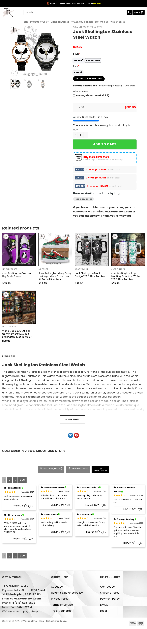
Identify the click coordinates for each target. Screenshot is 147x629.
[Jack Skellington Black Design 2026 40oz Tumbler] (91, 249)
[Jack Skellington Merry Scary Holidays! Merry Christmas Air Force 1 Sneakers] (55, 249)
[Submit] (129, 12)
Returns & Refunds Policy (67, 592)
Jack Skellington (83, 199)
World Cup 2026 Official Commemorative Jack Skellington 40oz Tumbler (16, 333)
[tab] (8, 356)
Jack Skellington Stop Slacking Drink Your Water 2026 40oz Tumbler (126, 276)
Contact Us (102, 21)
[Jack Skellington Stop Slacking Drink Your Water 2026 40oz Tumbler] (128, 249)
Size (76, 66)
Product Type (38, 21)
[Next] (57, 51)
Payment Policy (110, 598)
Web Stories (118, 21)
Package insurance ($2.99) (92, 95)
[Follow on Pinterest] (76, 435)
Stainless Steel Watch (88, 27)
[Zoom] (14, 73)
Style (77, 54)
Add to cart (104, 144)
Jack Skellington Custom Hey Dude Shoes (16, 275)
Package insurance (85, 85)
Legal (103, 611)
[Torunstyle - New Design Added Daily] (10, 12)
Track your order (82, 21)
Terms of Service (62, 604)
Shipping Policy (109, 592)
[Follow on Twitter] (70, 435)
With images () (52, 468)
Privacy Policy (59, 598)
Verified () (79, 468)
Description (8, 356)
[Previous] (15, 51)
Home (25, 21)
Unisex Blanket (60, 21)
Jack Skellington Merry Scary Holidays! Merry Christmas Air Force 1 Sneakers (54, 276)
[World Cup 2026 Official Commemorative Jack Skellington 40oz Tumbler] (18, 307)
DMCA (104, 604)
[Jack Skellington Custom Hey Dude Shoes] (18, 249)
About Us (57, 586)
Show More (72, 419)
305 (22, 479)
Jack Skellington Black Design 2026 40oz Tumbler (90, 275)
